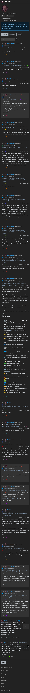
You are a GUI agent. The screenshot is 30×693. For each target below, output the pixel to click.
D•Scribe (7, 1)
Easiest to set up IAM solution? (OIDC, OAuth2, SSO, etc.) (15, 407)
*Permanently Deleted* (22, 81)
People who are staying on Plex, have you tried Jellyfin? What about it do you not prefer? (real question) (13, 180)
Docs (2, 683)
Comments (12, 34)
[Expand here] (26, 648)
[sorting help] (16, 39)
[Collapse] (3, 44)
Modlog (3, 674)
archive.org (13, 330)
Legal (2, 677)
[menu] (27, 1)
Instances (4, 680)
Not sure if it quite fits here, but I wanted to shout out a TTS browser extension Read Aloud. (14, 571)
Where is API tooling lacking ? (9, 99)
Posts (19, 34)
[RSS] (19, 39)
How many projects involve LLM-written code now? (14, 490)
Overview (4, 34)
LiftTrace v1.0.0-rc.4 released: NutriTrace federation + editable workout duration (15, 127)
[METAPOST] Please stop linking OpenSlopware (13, 470)
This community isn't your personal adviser (12, 48)
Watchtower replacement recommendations (12, 444)
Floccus (10, 367)
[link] (27, 48)
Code (2, 687)
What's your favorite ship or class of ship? (12, 426)
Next (3, 662)
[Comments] (26, 626)
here (22, 363)
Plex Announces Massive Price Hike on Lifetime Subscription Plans (13, 200)
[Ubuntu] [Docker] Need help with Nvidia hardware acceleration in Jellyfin (14, 514)
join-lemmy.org (5, 690)
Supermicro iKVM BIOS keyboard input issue (13, 548)
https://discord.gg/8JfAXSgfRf (10, 498)
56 (3, 637)
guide (7, 371)
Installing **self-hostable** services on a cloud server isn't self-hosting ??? (15, 596)
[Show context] (24, 48)
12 (3, 656)
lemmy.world (4, 654)
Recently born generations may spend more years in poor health (14, 148)
